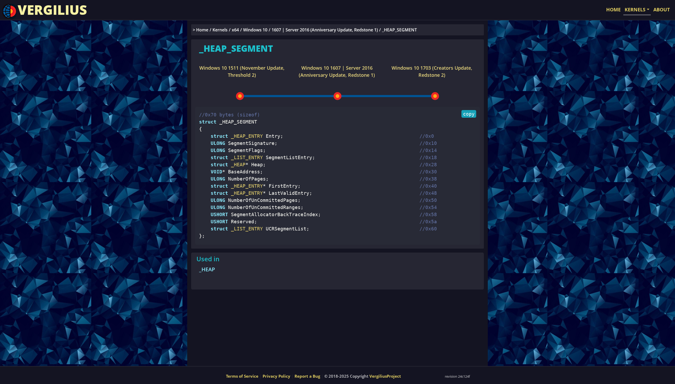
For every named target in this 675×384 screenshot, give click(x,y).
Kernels (220, 30)
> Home (200, 30)
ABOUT (661, 9)
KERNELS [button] (635, 9)
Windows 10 (255, 30)
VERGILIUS (52, 10)
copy (469, 114)
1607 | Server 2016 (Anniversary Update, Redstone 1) (325, 30)
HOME (613, 9)
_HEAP (207, 269)
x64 (235, 30)
